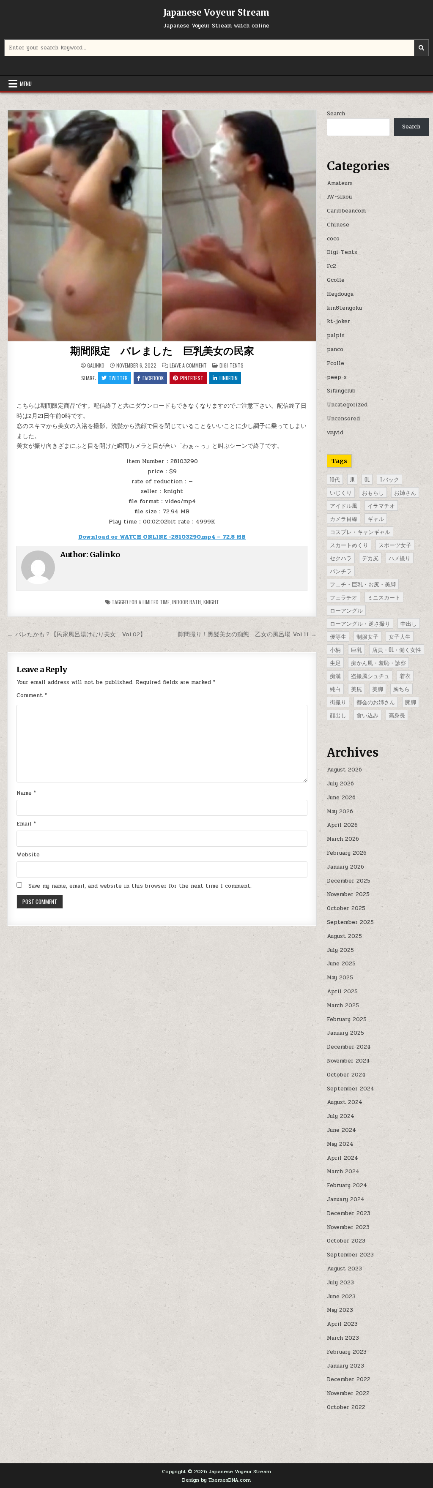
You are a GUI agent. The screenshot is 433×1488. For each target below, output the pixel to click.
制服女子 (367, 636)
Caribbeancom (346, 211)
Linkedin (228, 378)
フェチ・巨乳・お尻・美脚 (363, 584)
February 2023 (347, 1352)
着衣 (405, 675)
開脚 (410, 702)
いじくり (341, 492)
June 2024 (341, 1130)
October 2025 (346, 908)
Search (336, 113)
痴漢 (335, 675)
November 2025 (348, 894)
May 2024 (340, 1144)
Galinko (95, 365)
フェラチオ (343, 597)
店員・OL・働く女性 (396, 649)
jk (352, 479)
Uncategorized (347, 405)
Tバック (389, 479)
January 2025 (345, 1033)
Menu (26, 83)
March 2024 (343, 1171)
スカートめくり (349, 544)
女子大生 (400, 636)
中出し (408, 623)
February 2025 (347, 1019)
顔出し (338, 715)
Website (28, 854)
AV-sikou (339, 197)
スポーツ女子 (394, 544)
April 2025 (342, 991)
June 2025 (341, 963)
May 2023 (340, 1310)
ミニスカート (383, 597)
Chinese (338, 225)
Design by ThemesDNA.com (216, 1480)
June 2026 (341, 797)
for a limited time (149, 601)
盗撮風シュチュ (370, 675)
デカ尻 (370, 557)
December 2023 (348, 1213)
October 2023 (346, 1241)
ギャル (375, 518)
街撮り (338, 702)
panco (335, 349)
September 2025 (350, 922)
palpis (336, 335)
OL (367, 479)
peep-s (337, 377)
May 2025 (340, 977)
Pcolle (335, 363)
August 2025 (344, 936)
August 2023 (344, 1269)
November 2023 (348, 1227)
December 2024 (349, 1047)
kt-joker (338, 321)
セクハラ (341, 557)
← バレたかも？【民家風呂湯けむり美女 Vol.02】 (76, 634)
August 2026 (344, 770)
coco (333, 238)
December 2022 (348, 1379)
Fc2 (331, 266)
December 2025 (348, 881)
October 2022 (346, 1407)
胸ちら (401, 688)
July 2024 (340, 1116)
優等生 (338, 636)
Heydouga (340, 294)
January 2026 (345, 867)
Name (26, 793)
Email (26, 824)
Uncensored (343, 418)
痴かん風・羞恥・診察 (378, 662)
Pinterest (191, 378)
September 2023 (350, 1255)
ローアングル (346, 610)
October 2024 (346, 1075)
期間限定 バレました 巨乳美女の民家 (162, 350)
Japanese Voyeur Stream (216, 12)
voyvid (335, 432)
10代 (335, 479)
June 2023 (341, 1296)
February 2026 (347, 853)
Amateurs (340, 183)
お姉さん (405, 492)
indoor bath (186, 601)
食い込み (367, 715)
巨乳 (356, 649)
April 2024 (342, 1158)
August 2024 (344, 1102)
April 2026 (342, 825)
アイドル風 (343, 505)
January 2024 (345, 1199)
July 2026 (340, 783)
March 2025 (343, 1005)
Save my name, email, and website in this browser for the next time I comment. (140, 886)
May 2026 (340, 811)
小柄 (335, 649)
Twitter (118, 378)
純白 (335, 688)
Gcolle (336, 280)
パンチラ (341, 571)
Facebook (153, 378)
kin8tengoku (344, 308)
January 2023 (345, 1366)
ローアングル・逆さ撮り (360, 623)
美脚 (377, 688)
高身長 (397, 715)
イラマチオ (381, 505)
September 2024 (350, 1089)
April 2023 (342, 1324)
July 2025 (340, 950)
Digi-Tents (231, 365)
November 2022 (348, 1393)
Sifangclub (341, 391)
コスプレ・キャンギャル (360, 531)
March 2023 (343, 1338)
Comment (31, 695)
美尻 (356, 688)
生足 (335, 662)
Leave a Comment (188, 365)
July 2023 (340, 1282)
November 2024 (348, 1061)
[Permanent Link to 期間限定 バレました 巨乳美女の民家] (162, 225)
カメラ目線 (343, 518)
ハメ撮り (400, 557)
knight (211, 601)
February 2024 (347, 1185)
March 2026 (343, 839)
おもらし (373, 492)
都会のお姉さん (375, 702)
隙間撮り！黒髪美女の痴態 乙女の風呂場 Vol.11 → (247, 634)
